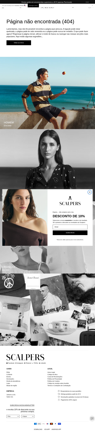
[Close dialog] (90, 192)
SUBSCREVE (70, 233)
